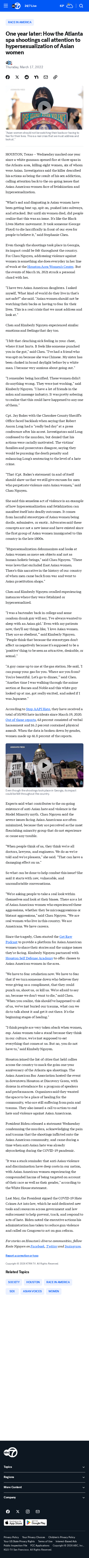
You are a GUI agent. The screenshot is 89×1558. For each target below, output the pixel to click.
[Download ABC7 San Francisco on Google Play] (36, 1522)
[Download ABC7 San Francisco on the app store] (14, 1522)
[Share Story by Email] (45, 77)
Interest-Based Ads (66, 1541)
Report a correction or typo (22, 1256)
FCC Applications (39, 1545)
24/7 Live (30, 6)
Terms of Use (45, 1541)
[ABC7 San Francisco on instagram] (28, 1512)
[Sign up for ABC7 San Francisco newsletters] (38, 1512)
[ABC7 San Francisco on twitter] (18, 1512)
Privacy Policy (11, 1537)
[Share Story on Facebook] (7, 77)
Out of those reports (21, 719)
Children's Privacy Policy (61, 1537)
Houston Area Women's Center (50, 266)
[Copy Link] (55, 77)
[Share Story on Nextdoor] (36, 77)
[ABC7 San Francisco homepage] (16, 5)
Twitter (52, 1246)
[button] (5, 5)
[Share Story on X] (17, 77)
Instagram (73, 1246)
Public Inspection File (15, 1545)
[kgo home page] (10, 1452)
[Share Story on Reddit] (26, 77)
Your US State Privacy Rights (19, 1541)
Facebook (37, 1246)
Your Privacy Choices (33, 1537)
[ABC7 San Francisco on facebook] (8, 1512)
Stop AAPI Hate (38, 708)
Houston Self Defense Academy (29, 957)
